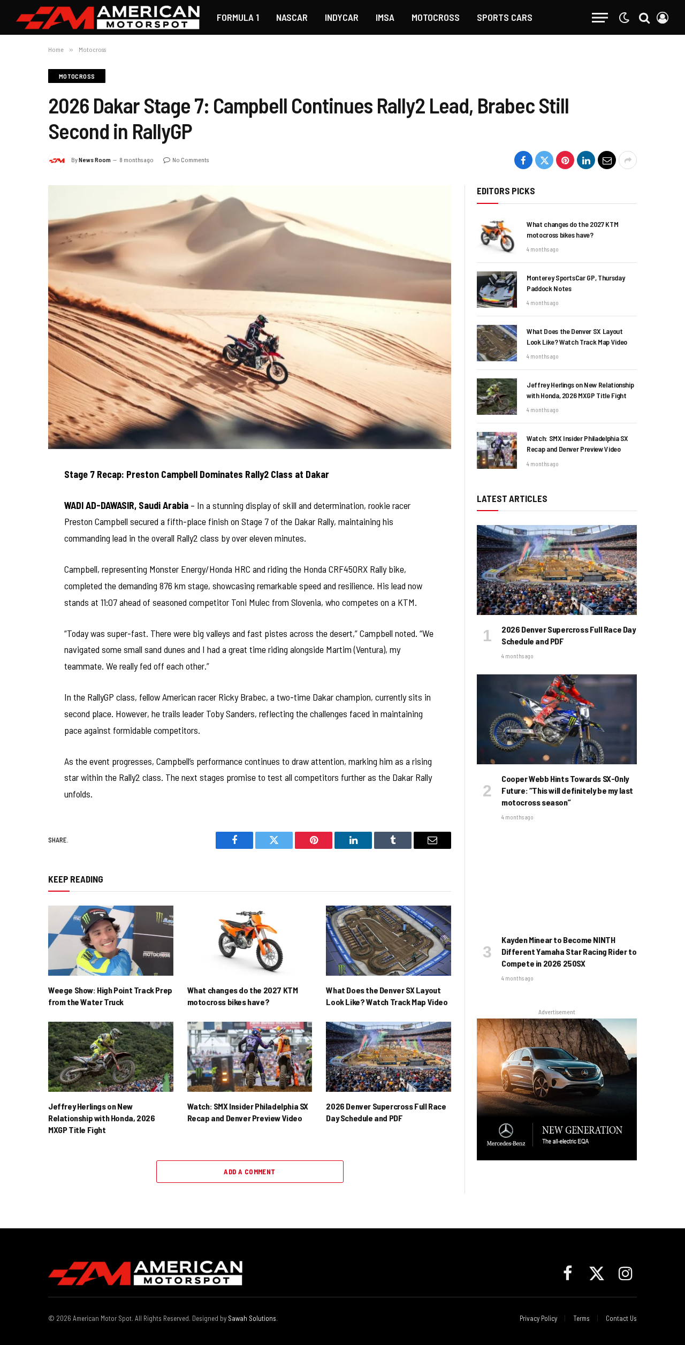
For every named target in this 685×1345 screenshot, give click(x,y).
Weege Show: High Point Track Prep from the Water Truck (110, 996)
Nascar (292, 17)
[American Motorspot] (108, 17)
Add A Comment (249, 1171)
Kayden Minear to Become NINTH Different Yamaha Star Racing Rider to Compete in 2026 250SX (568, 951)
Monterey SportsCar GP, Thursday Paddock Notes (576, 283)
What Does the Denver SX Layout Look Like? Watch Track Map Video (386, 996)
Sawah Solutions (252, 1318)
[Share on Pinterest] (565, 160)
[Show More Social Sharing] (628, 160)
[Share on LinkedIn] (586, 160)
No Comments (190, 159)
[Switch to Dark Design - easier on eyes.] (624, 18)
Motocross (436, 17)
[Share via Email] (607, 160)
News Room (95, 159)
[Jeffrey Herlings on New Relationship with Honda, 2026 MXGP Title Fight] (110, 1057)
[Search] (644, 17)
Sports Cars (504, 17)
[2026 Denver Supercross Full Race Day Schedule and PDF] (388, 1057)
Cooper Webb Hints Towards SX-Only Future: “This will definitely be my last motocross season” (567, 790)
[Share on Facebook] (523, 160)
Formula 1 (238, 17)
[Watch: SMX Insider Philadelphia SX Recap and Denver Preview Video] (250, 1057)
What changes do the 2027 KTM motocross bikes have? (242, 996)
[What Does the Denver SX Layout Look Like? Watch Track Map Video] (388, 941)
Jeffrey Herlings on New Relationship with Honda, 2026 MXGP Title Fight (101, 1118)
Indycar (342, 17)
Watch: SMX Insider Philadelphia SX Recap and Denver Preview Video (247, 1112)
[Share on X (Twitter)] (544, 160)
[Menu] (600, 17)
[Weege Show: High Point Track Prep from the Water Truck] (110, 941)
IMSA (385, 17)
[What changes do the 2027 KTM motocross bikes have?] (250, 941)
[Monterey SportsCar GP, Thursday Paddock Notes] (497, 289)
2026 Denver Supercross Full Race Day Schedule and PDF (386, 1112)
